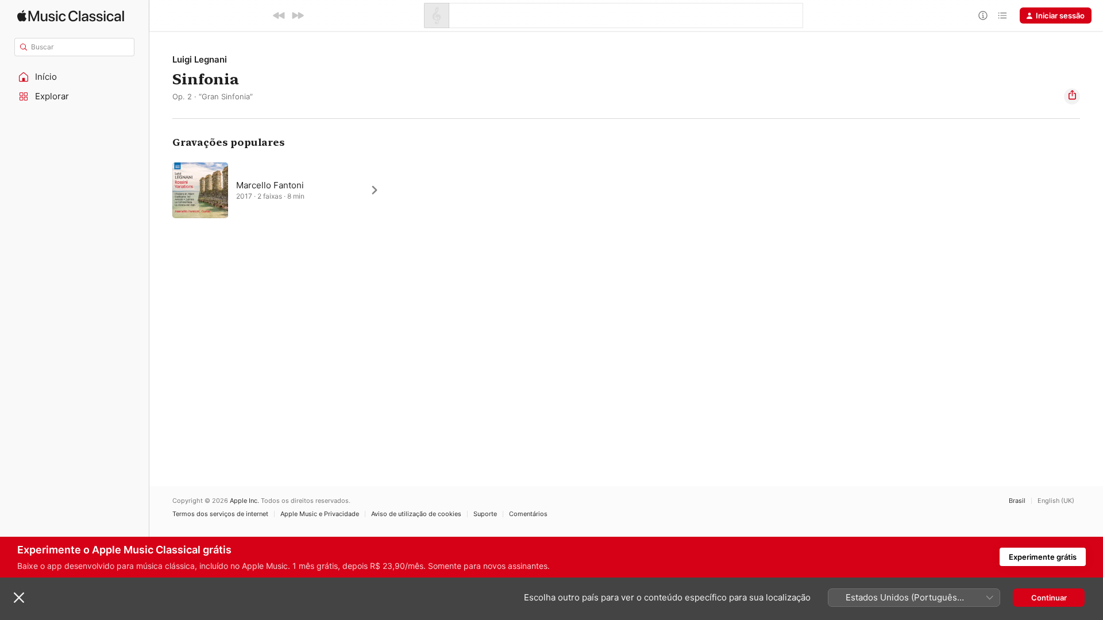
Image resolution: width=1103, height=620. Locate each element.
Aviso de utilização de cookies (416, 514)
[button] (74, 77)
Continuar (1049, 597)
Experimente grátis (1043, 556)
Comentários (528, 514)
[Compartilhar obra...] (1072, 96)
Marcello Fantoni (270, 185)
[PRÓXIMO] (297, 15)
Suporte (485, 514)
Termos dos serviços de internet (220, 514)
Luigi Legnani (199, 59)
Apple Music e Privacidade (319, 514)
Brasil (1017, 501)
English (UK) (1056, 501)
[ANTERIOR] (279, 15)
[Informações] (983, 15)
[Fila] (1002, 15)
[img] (70, 16)
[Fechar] (19, 597)
